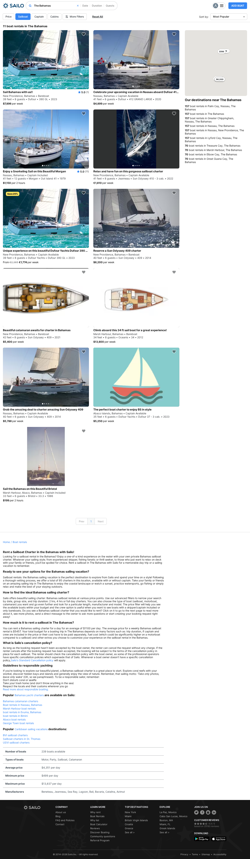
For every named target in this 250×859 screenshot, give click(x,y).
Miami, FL (165, 824)
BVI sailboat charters (15, 735)
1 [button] (91, 521)
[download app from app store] (218, 839)
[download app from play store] (201, 839)
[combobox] (56, 5)
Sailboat (23, 16)
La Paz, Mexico (168, 812)
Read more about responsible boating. (26, 689)
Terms (195, 854)
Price (8, 16)
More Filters (77, 16)
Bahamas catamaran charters (20, 701)
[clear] (78, 5)
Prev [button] (81, 521)
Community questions (102, 836)
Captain (39, 16)
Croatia (129, 824)
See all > (130, 832)
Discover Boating (99, 832)
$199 (221, 51)
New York (130, 812)
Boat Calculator (98, 824)
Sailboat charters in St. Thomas (21, 738)
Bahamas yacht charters (29, 695)
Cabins (54, 16)
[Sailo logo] (38, 807)
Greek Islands (167, 828)
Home (6, 542)
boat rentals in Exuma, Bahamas (22, 712)
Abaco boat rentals (14, 719)
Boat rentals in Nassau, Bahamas (22, 704)
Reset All (97, 16)
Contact (59, 824)
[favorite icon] (83, 34)
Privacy (184, 854)
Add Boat (237, 5)
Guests (110, 5)
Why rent (95, 812)
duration (97, 5)
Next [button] (101, 521)
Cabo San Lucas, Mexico (173, 816)
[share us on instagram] (208, 812)
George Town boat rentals (18, 723)
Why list (94, 820)
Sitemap (206, 854)
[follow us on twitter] (196, 812)
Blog (57, 816)
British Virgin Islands (136, 820)
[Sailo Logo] (13, 5)
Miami (128, 816)
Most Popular (221, 16)
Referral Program (99, 840)
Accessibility (219, 854)
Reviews (95, 828)
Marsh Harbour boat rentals (19, 708)
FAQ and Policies (64, 820)
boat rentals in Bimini (15, 715)
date (85, 5)
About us (60, 812)
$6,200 (219, 79)
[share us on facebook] (202, 812)
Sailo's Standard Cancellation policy (32, 660)
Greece (129, 828)
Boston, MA (166, 820)
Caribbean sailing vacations (31, 729)
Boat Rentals (97, 816)
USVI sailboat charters (16, 742)
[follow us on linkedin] (214, 812)
